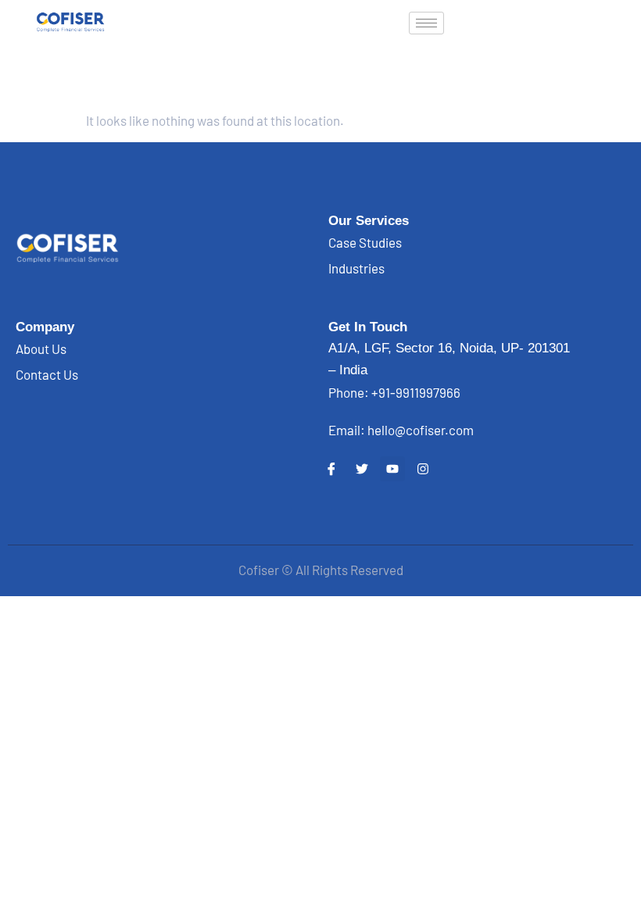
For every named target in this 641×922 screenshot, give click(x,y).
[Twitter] (361, 468)
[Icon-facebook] (331, 468)
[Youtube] (392, 468)
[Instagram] (422, 468)
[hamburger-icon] (426, 23)
